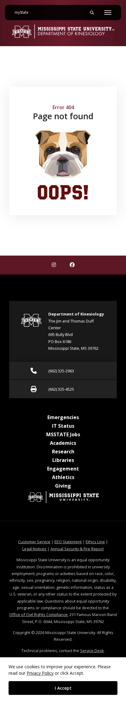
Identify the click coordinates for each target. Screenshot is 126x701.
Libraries (63, 460)
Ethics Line (95, 541)
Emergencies (63, 417)
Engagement (63, 468)
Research (63, 451)
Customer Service (34, 541)
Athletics (63, 477)
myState (24, 12)
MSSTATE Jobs (63, 434)
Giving (63, 485)
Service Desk (92, 650)
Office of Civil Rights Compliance (38, 614)
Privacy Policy (40, 673)
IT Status (63, 425)
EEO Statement (68, 541)
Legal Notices (34, 549)
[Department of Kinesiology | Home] (63, 31)
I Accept (63, 688)
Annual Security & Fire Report (77, 549)
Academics (63, 443)
